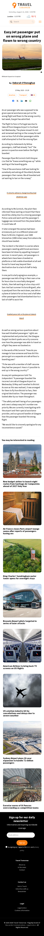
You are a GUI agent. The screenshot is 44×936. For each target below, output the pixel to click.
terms (29, 487)
